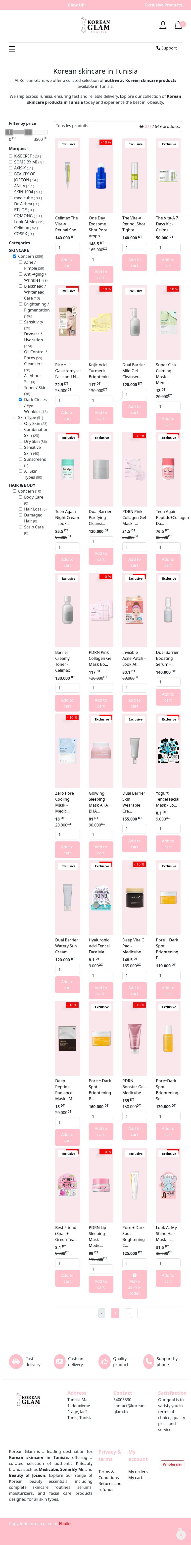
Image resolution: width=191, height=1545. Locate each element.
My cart (135, 1477)
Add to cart (67, 262)
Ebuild (65, 1523)
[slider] (9, 132)
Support (168, 48)
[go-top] (181, 1535)
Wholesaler (172, 1464)
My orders (138, 1471)
